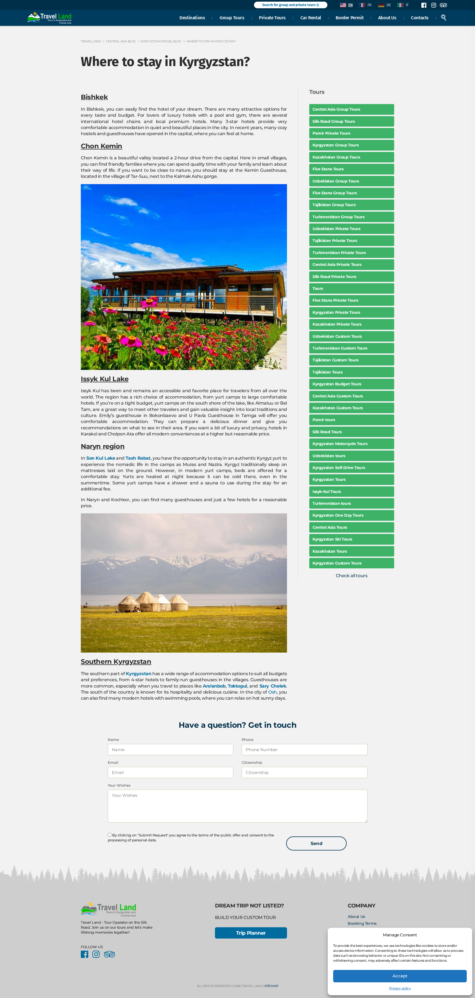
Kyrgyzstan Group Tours (335, 145)
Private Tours (272, 17)
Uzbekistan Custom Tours (337, 336)
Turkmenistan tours (332, 503)
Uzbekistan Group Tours (336, 181)
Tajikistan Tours (328, 372)
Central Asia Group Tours (336, 109)
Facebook (423, 5)
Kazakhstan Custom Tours (338, 407)
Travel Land (91, 41)
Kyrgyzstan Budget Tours (337, 383)
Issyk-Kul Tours (327, 491)
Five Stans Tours (328, 169)
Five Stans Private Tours (335, 300)
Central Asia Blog (121, 41)
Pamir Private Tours (331, 133)
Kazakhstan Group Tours (336, 157)
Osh (272, 692)
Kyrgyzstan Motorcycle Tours (340, 443)
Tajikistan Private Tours (335, 240)
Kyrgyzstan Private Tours (336, 312)
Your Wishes (119, 785)
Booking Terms (362, 923)
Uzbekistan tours (329, 455)
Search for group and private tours (289, 5)
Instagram (433, 5)
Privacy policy (400, 988)
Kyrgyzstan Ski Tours (332, 539)
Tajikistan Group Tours (334, 204)
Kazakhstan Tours (330, 551)
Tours (318, 288)
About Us (387, 17)
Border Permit (349, 17)
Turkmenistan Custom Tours (340, 348)
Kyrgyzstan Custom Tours (337, 563)
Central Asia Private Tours (337, 264)
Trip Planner (251, 933)
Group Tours (232, 17)
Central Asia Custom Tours (338, 396)
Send (316, 843)
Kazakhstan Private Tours (337, 324)
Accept (400, 975)
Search (444, 17)
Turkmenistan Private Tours (339, 252)
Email (113, 762)
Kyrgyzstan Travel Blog (161, 41)
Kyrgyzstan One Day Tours (338, 515)
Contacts (420, 17)
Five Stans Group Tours (335, 192)
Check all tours (351, 575)
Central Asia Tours (330, 527)
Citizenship (252, 762)
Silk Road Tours (327, 431)
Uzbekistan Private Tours (336, 228)
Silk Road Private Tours (334, 276)
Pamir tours (324, 419)
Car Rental (310, 17)
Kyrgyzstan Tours (329, 479)
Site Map (271, 986)
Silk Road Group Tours (334, 121)
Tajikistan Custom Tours (335, 360)
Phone (247, 740)
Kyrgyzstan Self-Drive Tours (339, 467)
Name (113, 740)
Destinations (192, 17)
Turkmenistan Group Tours (338, 216)
